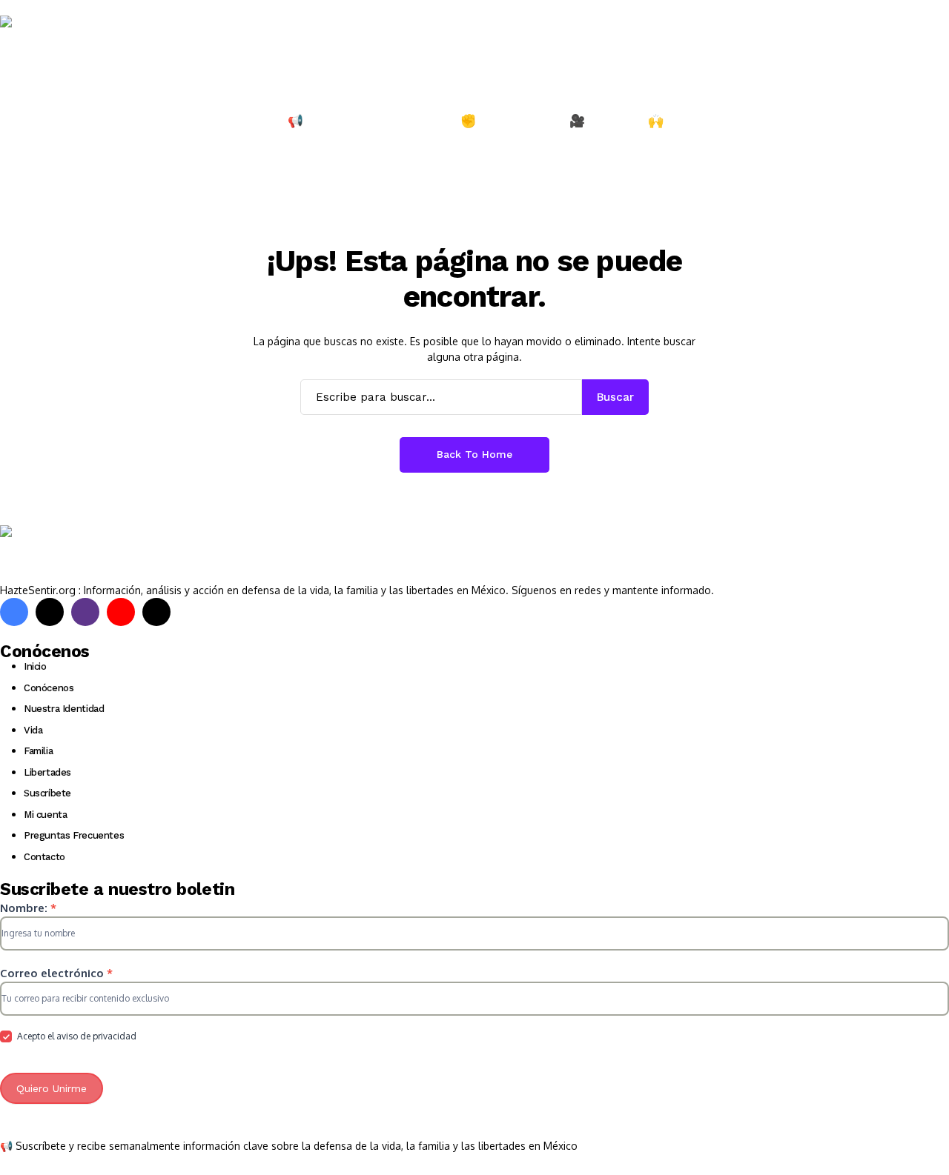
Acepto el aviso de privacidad (75, 1036)
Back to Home (474, 454)
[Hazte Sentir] (44, 44)
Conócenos (49, 687)
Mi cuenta (45, 814)
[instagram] (85, 612)
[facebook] (14, 612)
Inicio (35, 666)
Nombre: (28, 908)
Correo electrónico (56, 973)
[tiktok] (156, 612)
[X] (50, 612)
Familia (38, 750)
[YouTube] (121, 612)
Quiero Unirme (51, 1088)
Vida (33, 730)
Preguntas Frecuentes (74, 835)
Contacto (44, 856)
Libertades (47, 772)
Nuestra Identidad (64, 708)
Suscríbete (47, 793)
